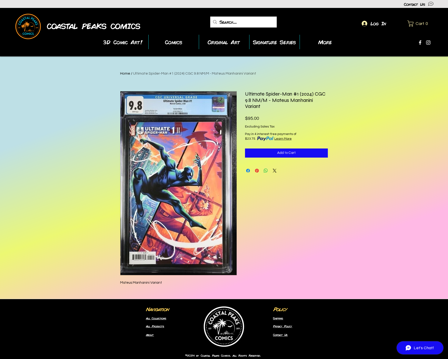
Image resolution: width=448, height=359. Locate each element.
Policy (280, 309)
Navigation (157, 309)
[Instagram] (428, 42)
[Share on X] (274, 170)
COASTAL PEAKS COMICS (94, 26)
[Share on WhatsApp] (266, 170)
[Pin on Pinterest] (257, 170)
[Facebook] (420, 42)
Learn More (283, 138)
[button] (419, 24)
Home (125, 73)
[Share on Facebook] (248, 170)
